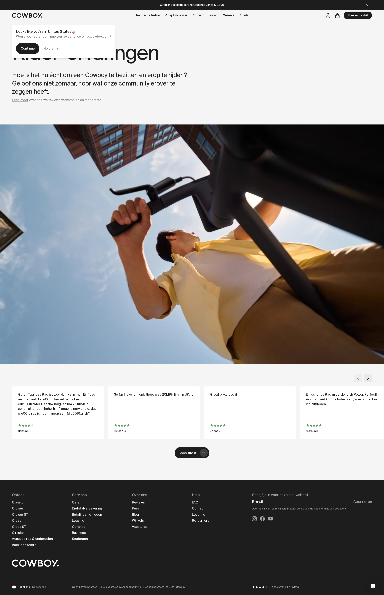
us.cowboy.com (97, 36)
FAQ (195, 502)
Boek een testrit (358, 15)
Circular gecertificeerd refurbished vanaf (192, 5)
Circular (18, 533)
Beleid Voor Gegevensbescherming (120, 587)
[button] (373, 586)
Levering (198, 514)
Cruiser (17, 508)
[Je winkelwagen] (337, 15)
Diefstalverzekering (87, 508)
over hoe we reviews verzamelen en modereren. (57, 100)
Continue (28, 48)
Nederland (32, 587)
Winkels (138, 520)
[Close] (367, 5)
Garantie (79, 527)
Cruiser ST (20, 514)
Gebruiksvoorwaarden (84, 587)
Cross (16, 520)
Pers (135, 508)
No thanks (51, 48)
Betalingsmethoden (87, 514)
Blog (135, 514)
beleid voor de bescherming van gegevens (322, 508)
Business (79, 533)
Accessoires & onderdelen (32, 539)
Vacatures (140, 527)
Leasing (78, 520)
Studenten (80, 539)
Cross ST (19, 527)
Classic (17, 502)
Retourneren (201, 520)
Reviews (138, 502)
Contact (198, 508)
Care (76, 502)
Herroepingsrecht (153, 587)
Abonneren (362, 501)
